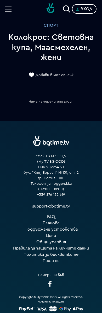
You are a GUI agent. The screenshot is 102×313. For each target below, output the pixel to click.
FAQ (51, 217)
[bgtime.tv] (51, 141)
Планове (51, 223)
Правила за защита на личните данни (51, 248)
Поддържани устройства (51, 229)
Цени (51, 236)
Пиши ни (51, 261)
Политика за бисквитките (51, 254)
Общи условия (51, 242)
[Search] (66, 8)
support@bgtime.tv (51, 206)
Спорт (51, 25)
